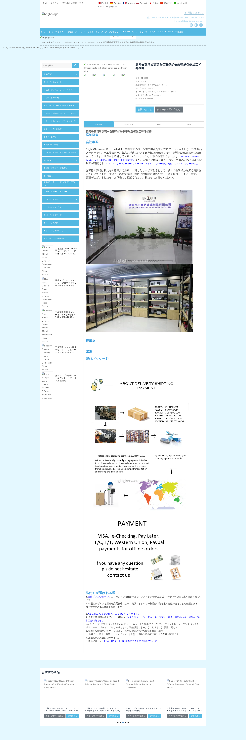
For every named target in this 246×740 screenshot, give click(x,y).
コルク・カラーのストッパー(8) (56, 192)
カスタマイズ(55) (51, 145)
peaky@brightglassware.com (190, 21)
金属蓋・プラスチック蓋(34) (55, 168)
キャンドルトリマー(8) (53, 215)
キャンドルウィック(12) (53, 231)
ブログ (152, 32)
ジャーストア (101, 32)
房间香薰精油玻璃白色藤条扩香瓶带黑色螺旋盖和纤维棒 (129, 42)
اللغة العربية (181, 3)
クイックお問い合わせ (169, 109)
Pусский (143, 3)
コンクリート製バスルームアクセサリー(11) (61, 113)
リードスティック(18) (52, 207)
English (104, 3)
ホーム (43, 32)
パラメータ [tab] (128, 124)
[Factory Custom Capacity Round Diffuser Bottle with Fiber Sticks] (61, 692)
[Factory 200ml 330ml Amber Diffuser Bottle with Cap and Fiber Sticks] (143, 692)
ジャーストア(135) (51, 98)
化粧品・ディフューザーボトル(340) (58, 90)
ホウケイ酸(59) (50, 137)
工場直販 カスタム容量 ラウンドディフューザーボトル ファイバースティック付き (65, 350)
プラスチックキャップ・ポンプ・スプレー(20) (61, 183)
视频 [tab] (159, 124)
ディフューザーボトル (90, 42)
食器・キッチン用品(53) (53, 129)
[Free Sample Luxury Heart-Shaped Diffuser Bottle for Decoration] (102, 692)
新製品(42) (48, 74)
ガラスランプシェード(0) (54, 239)
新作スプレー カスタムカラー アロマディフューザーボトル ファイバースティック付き (65, 283)
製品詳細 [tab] (98, 124)
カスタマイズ (128, 32)
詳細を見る (72, 716)
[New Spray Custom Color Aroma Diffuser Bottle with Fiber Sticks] (184, 692)
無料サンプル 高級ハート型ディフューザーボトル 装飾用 (65, 378)
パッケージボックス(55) (53, 199)
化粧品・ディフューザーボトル (80, 32)
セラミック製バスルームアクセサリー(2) (60, 121)
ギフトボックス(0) (51, 223)
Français (130, 3)
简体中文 (167, 3)
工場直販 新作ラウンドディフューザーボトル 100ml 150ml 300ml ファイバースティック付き (66, 314)
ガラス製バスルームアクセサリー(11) (59, 106)
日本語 (155, 3)
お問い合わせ (194, 13)
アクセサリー (114, 32)
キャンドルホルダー (57, 32)
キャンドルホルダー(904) (54, 82)
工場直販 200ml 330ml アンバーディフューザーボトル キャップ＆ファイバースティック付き (66, 251)
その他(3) (47, 160)
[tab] (60, 74)
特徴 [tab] (189, 124)
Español (117, 3)
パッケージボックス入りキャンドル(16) (60, 152)
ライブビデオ (141, 32)
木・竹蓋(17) (49, 176)
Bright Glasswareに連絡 (170, 32)
